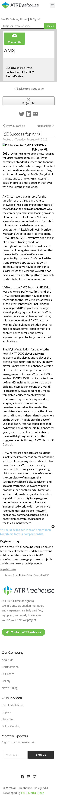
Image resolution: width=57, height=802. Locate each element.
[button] (52, 5)
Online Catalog (11, 726)
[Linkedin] (28, 777)
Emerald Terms (11, 575)
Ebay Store (8, 719)
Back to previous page (30, 88)
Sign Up (41, 754)
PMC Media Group (32, 793)
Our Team (8, 674)
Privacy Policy (26, 575)
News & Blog (10, 688)
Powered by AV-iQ (41, 575)
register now (8, 569)
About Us (7, 660)
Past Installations (12, 705)
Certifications (10, 667)
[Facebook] (22, 777)
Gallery (6, 681)
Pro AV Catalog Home (14, 19)
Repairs (6, 712)
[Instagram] (34, 777)
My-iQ (36, 19)
